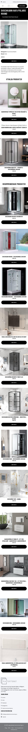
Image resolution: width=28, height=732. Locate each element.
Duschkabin (13, 51)
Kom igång (22, 5)
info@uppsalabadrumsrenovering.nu (20, 1)
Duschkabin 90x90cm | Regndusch (14, 216)
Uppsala (4, 1)
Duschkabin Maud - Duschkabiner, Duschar (14, 459)
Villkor (12, 727)
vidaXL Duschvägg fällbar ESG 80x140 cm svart (14, 337)
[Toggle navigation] (2, 6)
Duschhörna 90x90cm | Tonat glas (14, 377)
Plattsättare (4, 702)
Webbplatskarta (14, 729)
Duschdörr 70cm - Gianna (14, 499)
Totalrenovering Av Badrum (7, 708)
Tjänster (3, 697)
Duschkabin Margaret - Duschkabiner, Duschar (14, 297)
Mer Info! (14, 61)
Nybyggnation (4, 705)
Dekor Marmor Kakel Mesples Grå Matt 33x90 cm (14, 127)
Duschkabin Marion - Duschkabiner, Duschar (14, 256)
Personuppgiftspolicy (19, 727)
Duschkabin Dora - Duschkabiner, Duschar (14, 623)
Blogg (6, 727)
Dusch (8, 51)
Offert (3, 700)
